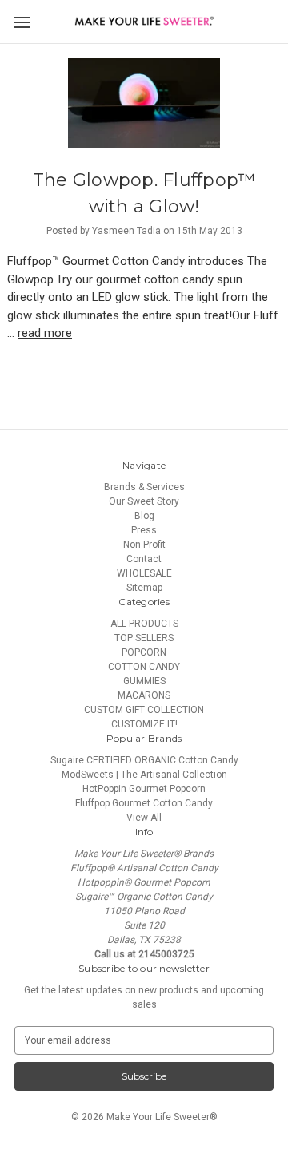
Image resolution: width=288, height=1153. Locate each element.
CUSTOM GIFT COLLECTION (144, 709)
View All (144, 817)
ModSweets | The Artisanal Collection (144, 774)
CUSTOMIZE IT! (144, 724)
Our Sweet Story (144, 501)
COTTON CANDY (144, 666)
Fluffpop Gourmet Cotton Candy (144, 803)
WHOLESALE (144, 573)
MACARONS (144, 695)
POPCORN (144, 652)
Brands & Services (144, 487)
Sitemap (144, 587)
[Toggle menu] (22, 22)
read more (45, 333)
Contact (144, 559)
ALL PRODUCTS (144, 623)
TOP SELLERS (144, 638)
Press (144, 530)
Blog (144, 515)
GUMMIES (144, 681)
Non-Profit (144, 544)
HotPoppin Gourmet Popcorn (144, 788)
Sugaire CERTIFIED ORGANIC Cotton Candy (144, 760)
